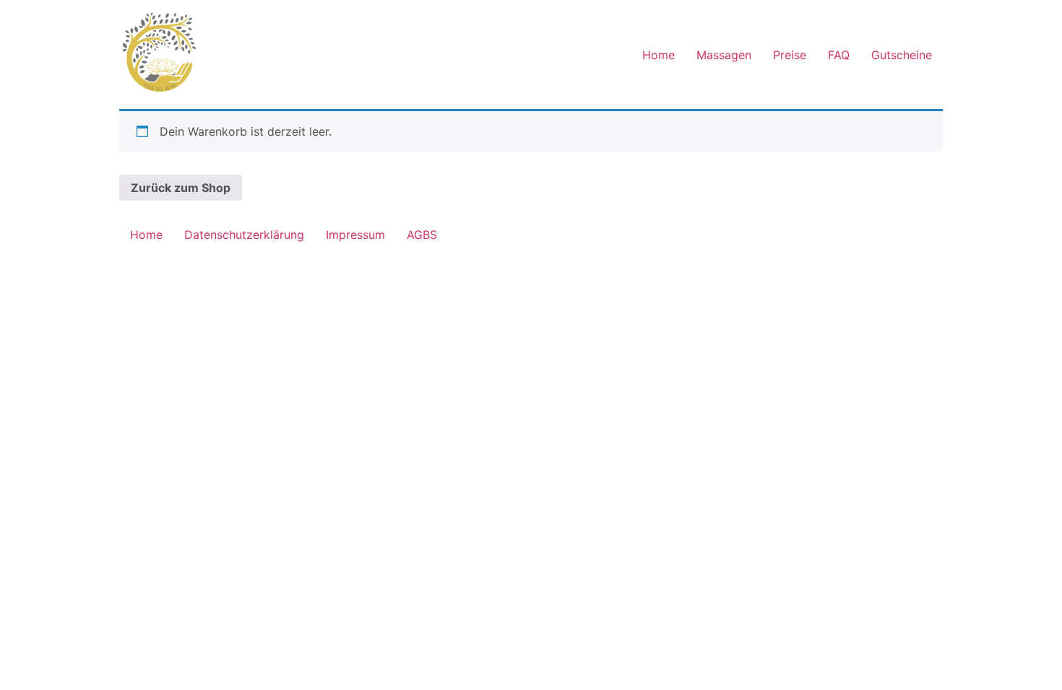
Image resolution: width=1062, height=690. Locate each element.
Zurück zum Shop (180, 187)
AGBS (422, 234)
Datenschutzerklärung (244, 234)
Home (658, 55)
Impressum (355, 234)
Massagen (723, 55)
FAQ (839, 55)
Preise (789, 55)
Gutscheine (901, 55)
